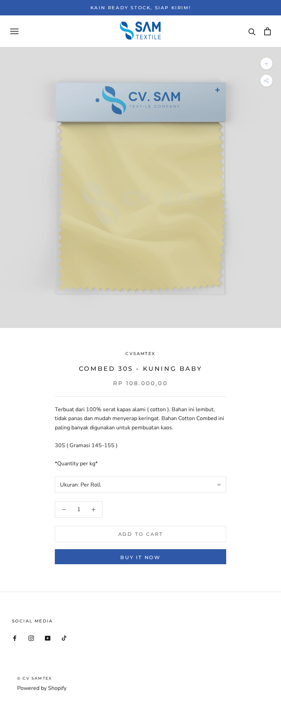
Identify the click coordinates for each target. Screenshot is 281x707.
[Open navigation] (14, 31)
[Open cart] (267, 31)
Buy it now (140, 557)
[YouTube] (47, 637)
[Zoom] (266, 64)
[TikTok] (64, 637)
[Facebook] (14, 637)
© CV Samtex (34, 678)
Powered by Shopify (41, 688)
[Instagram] (31, 637)
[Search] (252, 31)
